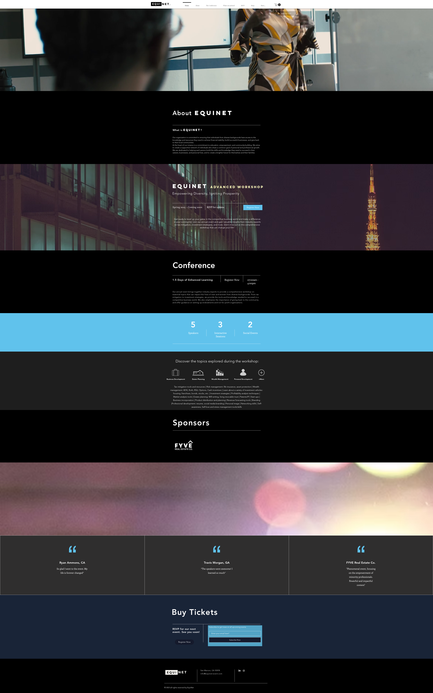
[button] (278, 4)
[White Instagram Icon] (244, 670)
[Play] (274, 13)
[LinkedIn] (239, 670)
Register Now (253, 207)
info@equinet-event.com (211, 674)
